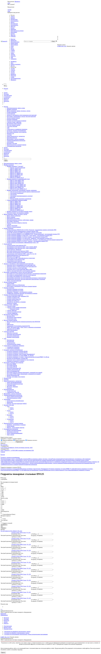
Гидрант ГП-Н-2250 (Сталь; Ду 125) (21, 574)
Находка (13, 39)
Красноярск (14, 32)
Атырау (13, 72)
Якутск (13, 65)
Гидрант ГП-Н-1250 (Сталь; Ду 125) (21, 550)
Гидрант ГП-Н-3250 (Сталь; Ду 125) (21, 598)
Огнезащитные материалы (14, 146)
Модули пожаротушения (13, 125)
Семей (12, 77)
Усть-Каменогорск (16, 78)
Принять (3, 652)
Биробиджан (14, 19)
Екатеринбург (14, 25)
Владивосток (14, 23)
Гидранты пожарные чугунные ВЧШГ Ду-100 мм (62, 468)
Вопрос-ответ (7, 627)
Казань (12, 28)
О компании (7, 97)
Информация (4, 615)
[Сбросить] (2, 526)
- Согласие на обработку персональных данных (16, 633)
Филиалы (6, 617)
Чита (12, 63)
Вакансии (6, 98)
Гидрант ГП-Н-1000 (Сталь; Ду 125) (21, 544)
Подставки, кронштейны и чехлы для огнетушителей (21, 116)
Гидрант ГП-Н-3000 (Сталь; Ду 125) (21, 592)
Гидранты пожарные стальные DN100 (11, 468)
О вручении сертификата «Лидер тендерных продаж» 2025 (17, 447)
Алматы (13, 70)
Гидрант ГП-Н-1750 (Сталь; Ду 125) (21, 562)
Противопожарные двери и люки (16, 108)
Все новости (4, 444)
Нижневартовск (15, 42)
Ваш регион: (11, 1)
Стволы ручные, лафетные (14, 122)
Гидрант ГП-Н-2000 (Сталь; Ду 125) (21, 568)
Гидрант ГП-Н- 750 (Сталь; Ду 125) (21, 538)
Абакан (13, 16)
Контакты (6, 101)
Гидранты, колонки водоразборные (16, 130)
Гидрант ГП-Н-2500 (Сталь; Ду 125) (21, 580)
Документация (8, 95)
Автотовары (10, 142)
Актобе (13, 68)
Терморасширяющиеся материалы (16, 140)
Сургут (13, 51)
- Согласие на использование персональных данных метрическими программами (26, 634)
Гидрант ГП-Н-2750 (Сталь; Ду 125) (21, 586)
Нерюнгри (13, 40)
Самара (13, 50)
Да (8, 9)
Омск (12, 46)
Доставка (6, 94)
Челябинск (13, 61)
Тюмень (13, 54)
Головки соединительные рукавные (16, 120)
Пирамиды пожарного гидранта (81, 470)
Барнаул (13, 18)
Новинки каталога (32, 440)
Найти (5, 160)
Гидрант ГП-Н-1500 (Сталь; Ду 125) (21, 556)
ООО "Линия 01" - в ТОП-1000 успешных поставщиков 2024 (17, 450)
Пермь (12, 49)
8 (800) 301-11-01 (61, 46)
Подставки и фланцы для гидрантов (16, 132)
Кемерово (13, 29)
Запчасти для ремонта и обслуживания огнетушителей (21, 115)
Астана (13, 71)
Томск (12, 53)
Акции (5, 92)
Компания (3, 613)
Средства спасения (12, 126)
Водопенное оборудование (14, 123)
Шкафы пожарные (12, 109)
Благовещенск (14, 21)
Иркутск (13, 26)
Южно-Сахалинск (15, 64)
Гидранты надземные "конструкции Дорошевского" (35, 468)
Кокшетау (13, 74)
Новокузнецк (14, 43)
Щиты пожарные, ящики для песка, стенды (18, 111)
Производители (8, 629)
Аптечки (9, 135)
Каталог (6, 88)
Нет (10, 9)
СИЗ (8, 127)
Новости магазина (20, 440)
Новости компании (7, 440)
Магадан (13, 35)
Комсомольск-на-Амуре (17, 30)
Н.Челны (13, 36)
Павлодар (13, 75)
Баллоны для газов (12, 143)
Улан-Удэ (13, 56)
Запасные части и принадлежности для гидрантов (59, 470)
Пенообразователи (12, 137)
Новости (6, 99)
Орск (12, 47)
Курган (13, 33)
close (9, 3)
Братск (12, 22)
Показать (3, 528)
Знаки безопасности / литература (16, 136)
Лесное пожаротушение (13, 118)
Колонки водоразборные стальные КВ (35, 470)
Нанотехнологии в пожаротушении (16, 144)
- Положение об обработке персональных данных (17, 631)
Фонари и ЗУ (10, 133)
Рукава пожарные (11, 112)
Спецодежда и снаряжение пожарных (17, 129)
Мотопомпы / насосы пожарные (15, 139)
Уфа (12, 57)
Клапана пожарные (12, 119)
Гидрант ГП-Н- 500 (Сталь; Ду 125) (21, 532)
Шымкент (17, 1)
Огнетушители (11, 113)
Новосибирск (14, 44)
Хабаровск (13, 58)
